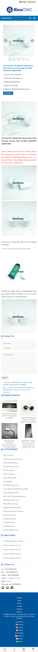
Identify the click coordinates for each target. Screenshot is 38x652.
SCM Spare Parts (8, 522)
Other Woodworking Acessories (13, 511)
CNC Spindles (7, 481)
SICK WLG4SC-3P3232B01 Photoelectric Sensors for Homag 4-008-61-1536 (10, 445)
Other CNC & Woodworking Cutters (14, 496)
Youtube (19, 606)
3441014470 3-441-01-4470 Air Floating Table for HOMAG (9, 416)
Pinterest (19, 612)
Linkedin (19, 603)
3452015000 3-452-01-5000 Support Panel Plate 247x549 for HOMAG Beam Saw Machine (28, 445)
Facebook (19, 598)
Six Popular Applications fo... (12, 554)
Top (33, 650)
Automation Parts (8, 526)
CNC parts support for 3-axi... (12, 545)
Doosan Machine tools (10, 530)
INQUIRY (9, 93)
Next (32, 40)
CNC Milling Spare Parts (11, 500)
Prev (5, 40)
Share (5, 650)
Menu (24, 650)
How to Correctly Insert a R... (12, 549)
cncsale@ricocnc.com (13, 578)
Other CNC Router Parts (11, 492)
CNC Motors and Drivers (11, 485)
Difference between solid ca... (12, 558)
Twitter (19, 600)
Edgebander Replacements (12, 507)
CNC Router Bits (8, 470)
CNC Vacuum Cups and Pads (12, 459)
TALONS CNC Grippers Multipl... (13, 541)
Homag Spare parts (9, 519)
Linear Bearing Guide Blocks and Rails (15, 489)
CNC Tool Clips (8, 455)
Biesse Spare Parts (9, 515)
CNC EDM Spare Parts (10, 504)
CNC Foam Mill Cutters (10, 463)
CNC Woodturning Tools (11, 466)
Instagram (19, 609)
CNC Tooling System (10, 478)
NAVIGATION (6, 18)
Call (14, 650)
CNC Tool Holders (9, 474)
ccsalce (8, 581)
